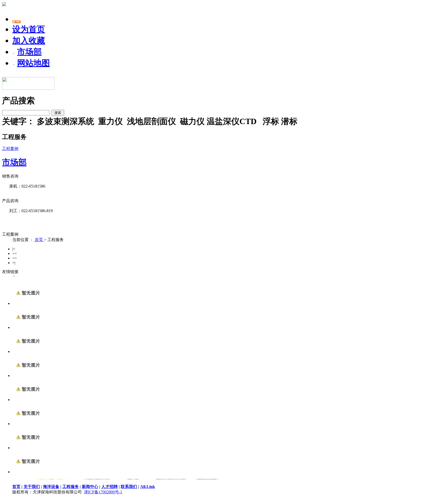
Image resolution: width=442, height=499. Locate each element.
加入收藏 (28, 40)
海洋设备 (51, 486)
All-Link (147, 486)
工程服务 (70, 486)
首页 (39, 239)
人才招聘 (109, 486)
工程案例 (10, 148)
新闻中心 (90, 486)
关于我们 (32, 486)
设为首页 (28, 29)
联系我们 (129, 486)
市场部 (29, 51)
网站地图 (33, 63)
